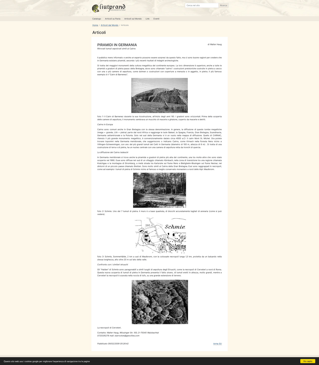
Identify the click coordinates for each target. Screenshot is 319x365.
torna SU (217, 343)
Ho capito (307, 361)
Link (148, 18)
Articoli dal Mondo (109, 25)
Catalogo (96, 18)
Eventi (156, 18)
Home (95, 25)
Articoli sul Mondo (133, 18)
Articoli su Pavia (112, 18)
